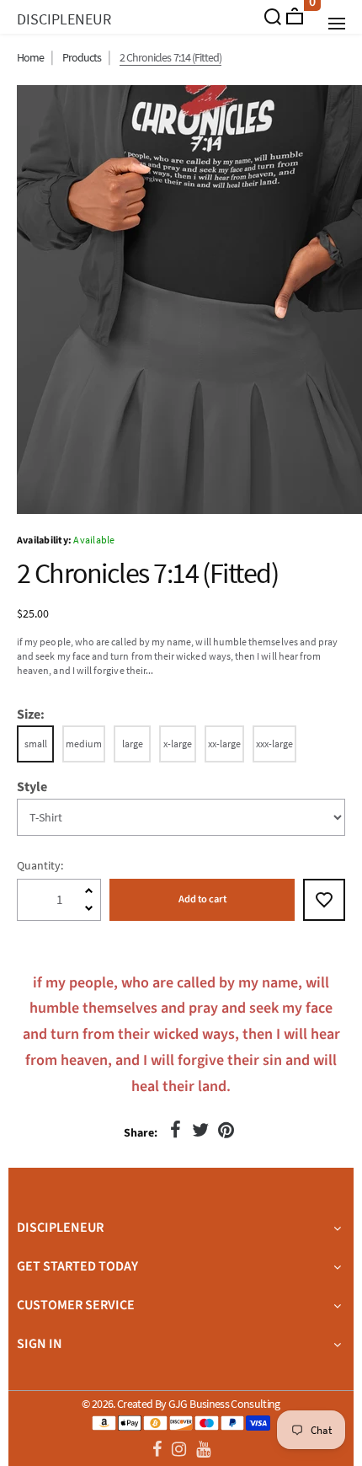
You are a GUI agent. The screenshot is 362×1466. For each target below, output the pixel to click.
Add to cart (202, 899)
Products (81, 57)
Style (32, 787)
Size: (31, 715)
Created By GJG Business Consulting (198, 1403)
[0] (295, 16)
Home (30, 57)
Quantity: (40, 865)
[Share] (175, 1129)
